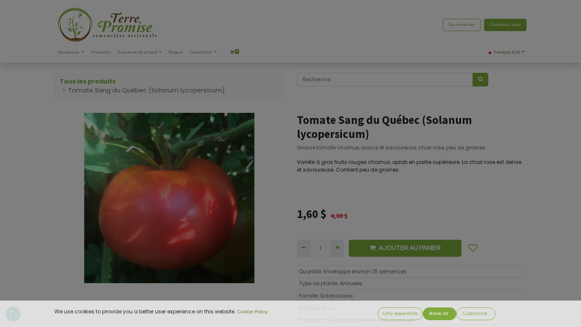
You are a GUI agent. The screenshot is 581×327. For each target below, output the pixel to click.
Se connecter (461, 25)
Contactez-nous (505, 25)
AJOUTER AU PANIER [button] (410, 248)
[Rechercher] (480, 79)
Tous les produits (88, 81)
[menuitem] (101, 52)
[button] (473, 248)
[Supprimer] (303, 248)
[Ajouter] (337, 248)
